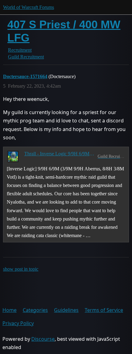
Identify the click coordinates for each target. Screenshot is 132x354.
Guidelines (66, 310)
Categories (35, 310)
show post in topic (20, 269)
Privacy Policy (18, 323)
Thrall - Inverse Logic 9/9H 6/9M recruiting (59, 153)
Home (9, 310)
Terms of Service (104, 310)
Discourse (43, 339)
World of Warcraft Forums (28, 7)
